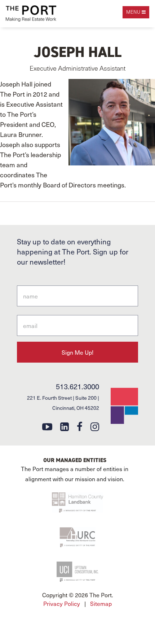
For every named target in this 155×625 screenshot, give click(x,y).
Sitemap (101, 603)
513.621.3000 (77, 386)
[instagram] (94, 426)
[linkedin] (64, 426)
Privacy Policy (61, 603)
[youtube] (47, 426)
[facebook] (80, 426)
